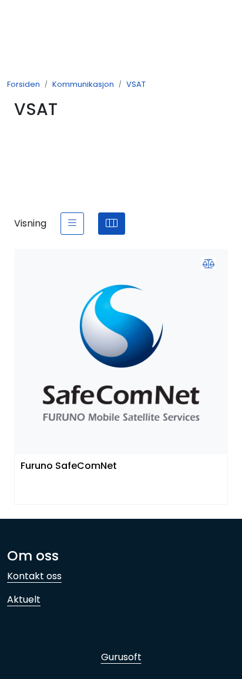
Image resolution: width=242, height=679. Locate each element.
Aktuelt (24, 599)
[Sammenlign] (208, 264)
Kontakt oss (34, 576)
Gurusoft (121, 657)
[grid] (111, 223)
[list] (72, 223)
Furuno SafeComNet (69, 466)
